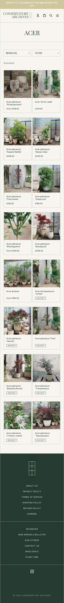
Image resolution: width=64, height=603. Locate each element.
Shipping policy (32, 503)
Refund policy (32, 508)
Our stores (32, 540)
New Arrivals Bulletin (32, 534)
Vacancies (32, 529)
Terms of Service (31, 497)
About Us (32, 486)
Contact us (32, 546)
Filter (38, 53)
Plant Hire (32, 557)
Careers (32, 514)
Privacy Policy (32, 491)
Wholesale (32, 551)
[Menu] (57, 15)
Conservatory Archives (36, 595)
